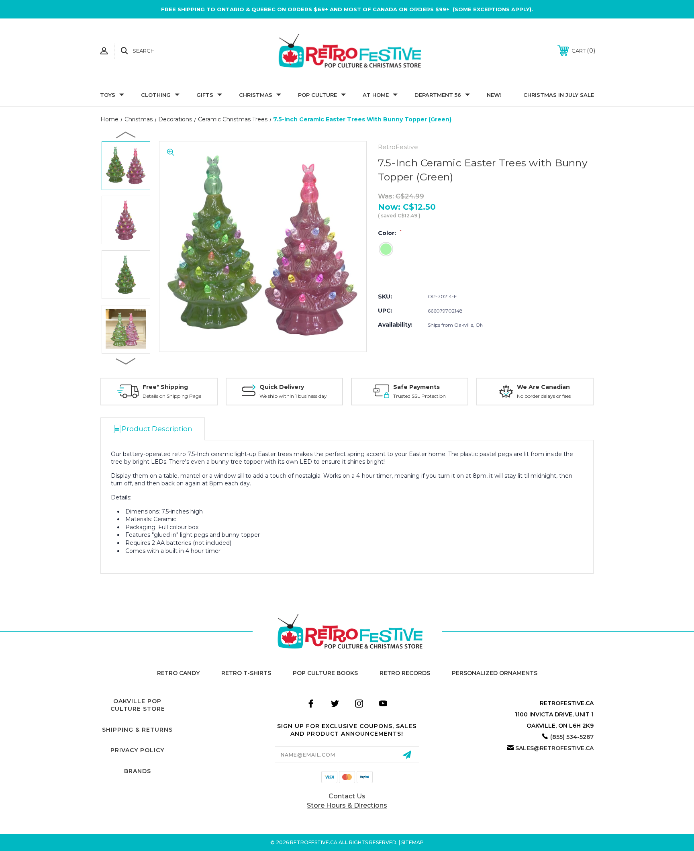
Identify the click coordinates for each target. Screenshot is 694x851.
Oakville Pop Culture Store (137, 705)
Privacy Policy (137, 750)
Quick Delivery (281, 387)
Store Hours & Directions (347, 805)
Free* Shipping (165, 387)
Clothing (156, 95)
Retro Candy (178, 673)
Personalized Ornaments (494, 673)
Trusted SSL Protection (419, 396)
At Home (376, 95)
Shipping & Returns (137, 729)
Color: (390, 233)
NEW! (494, 95)
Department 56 (437, 95)
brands (137, 771)
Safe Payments (416, 387)
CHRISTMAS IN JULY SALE (558, 95)
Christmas (255, 95)
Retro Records (405, 673)
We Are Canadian (543, 387)
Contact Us (347, 796)
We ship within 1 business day (293, 396)
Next (126, 361)
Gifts (204, 95)
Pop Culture (317, 95)
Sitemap (412, 842)
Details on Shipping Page (172, 396)
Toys (107, 95)
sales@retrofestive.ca (554, 748)
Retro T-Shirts (246, 673)
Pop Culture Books (325, 673)
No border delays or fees (544, 396)
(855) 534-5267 (572, 737)
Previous (126, 135)
